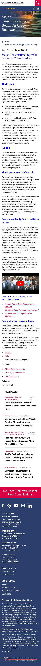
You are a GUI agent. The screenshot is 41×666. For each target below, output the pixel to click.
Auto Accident (10, 397)
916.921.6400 (11, 571)
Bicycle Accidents (11, 467)
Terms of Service (27, 631)
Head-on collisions (17, 434)
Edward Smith (21, 50)
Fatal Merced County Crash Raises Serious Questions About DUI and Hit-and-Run (19, 441)
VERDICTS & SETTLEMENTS (12, 591)
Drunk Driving (19, 432)
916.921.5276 (9, 574)
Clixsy (9, 651)
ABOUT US (5, 584)
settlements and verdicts (11, 345)
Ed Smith (7, 326)
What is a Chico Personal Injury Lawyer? (22, 310)
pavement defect (19, 185)
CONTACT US (6, 594)
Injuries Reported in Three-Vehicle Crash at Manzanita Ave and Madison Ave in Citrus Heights (20, 422)
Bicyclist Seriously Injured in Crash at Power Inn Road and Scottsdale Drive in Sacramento (19, 474)
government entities (30, 232)
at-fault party (17, 204)
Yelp (7, 356)
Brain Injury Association (15, 373)
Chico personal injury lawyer (23, 326)
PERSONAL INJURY (8, 588)
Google (8, 352)
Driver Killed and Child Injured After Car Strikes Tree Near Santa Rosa (20, 405)
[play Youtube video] (20, 283)
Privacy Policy (12, 631)
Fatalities (15, 399)
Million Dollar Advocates (15, 369)
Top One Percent (12, 376)
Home (7, 42)
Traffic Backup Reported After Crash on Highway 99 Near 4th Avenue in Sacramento (19, 457)
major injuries (12, 192)
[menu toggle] (30, 3)
